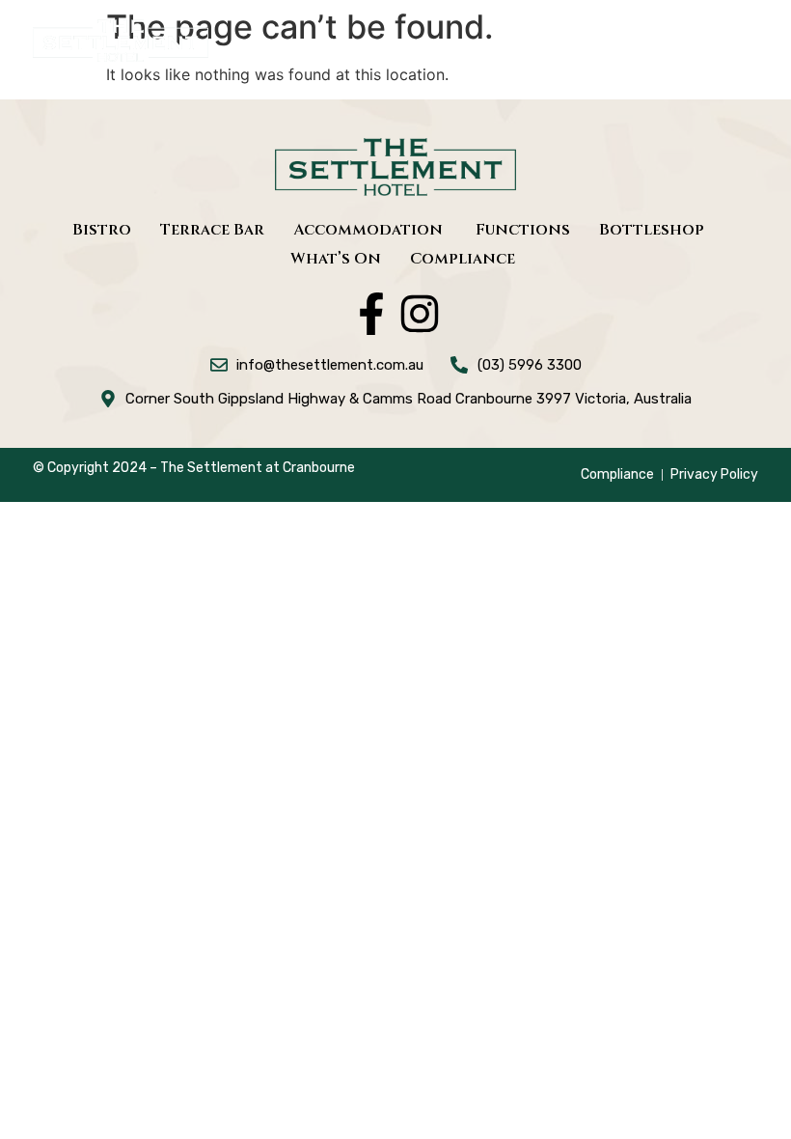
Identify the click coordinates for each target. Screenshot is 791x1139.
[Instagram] (419, 313)
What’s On (335, 258)
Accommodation (370, 229)
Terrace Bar (212, 229)
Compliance (462, 258)
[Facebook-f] (371, 313)
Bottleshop (651, 229)
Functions (523, 229)
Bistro (101, 229)
